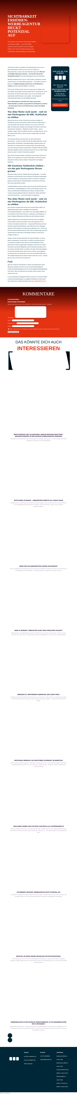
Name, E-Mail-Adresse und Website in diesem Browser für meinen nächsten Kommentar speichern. (34, 329)
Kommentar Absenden (13, 332)
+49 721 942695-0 (45, 1056)
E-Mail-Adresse (12, 323)
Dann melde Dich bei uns (39, 281)
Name (10, 320)
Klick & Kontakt (60, 105)
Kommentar (11, 317)
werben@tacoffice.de (46, 1059)
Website (10, 326)
